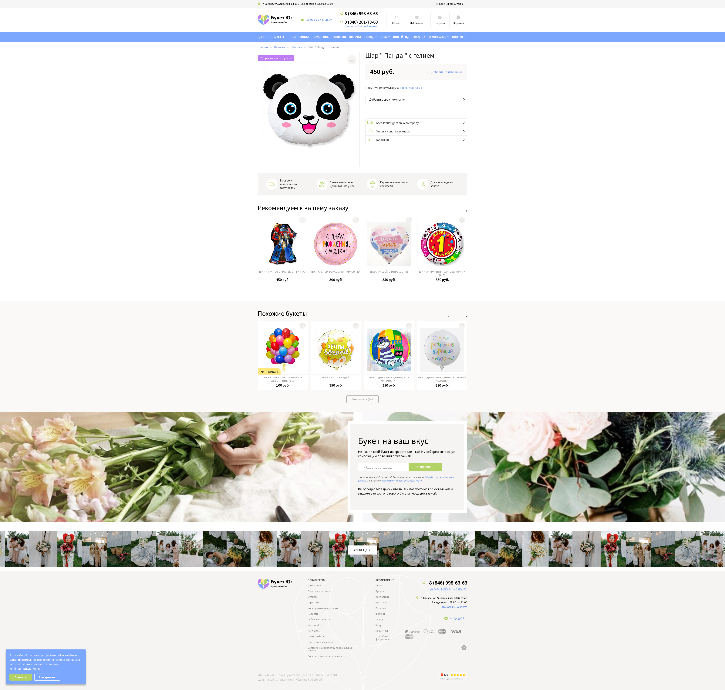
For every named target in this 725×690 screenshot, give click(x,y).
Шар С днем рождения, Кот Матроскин (389, 379)
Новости (313, 613)
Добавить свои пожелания (387, 99)
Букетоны (321, 37)
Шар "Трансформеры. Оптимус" (282, 271)
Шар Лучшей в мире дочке (389, 271)
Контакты (459, 37)
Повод (369, 37)
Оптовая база (316, 636)
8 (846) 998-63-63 (361, 13)
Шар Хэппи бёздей (336, 377)
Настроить (47, 677)
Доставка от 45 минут (319, 20)
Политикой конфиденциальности (402, 480)
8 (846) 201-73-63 (361, 22)
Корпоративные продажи (323, 608)
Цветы (262, 37)
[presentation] (452, 211)
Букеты (278, 37)
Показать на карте (454, 607)
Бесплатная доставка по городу (397, 123)
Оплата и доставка (319, 591)
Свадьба (419, 37)
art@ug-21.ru (458, 618)
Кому (383, 37)
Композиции (299, 37)
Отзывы (312, 596)
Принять (21, 677)
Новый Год (401, 37)
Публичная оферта (319, 619)
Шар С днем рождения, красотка (336, 271)
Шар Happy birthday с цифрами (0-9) (442, 273)
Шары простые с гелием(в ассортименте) (282, 379)
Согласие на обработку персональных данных (330, 649)
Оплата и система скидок (393, 131)
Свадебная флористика (383, 637)
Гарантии (382, 140)
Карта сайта (315, 625)
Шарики (355, 37)
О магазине (314, 585)
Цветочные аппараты (320, 642)
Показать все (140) (362, 399)
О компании (438, 37)
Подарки (339, 37)
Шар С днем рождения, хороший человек (442, 379)
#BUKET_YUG (362, 550)
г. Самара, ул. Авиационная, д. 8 (281, 3)
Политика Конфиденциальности (327, 656)
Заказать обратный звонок (361, 26)
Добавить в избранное (447, 72)
